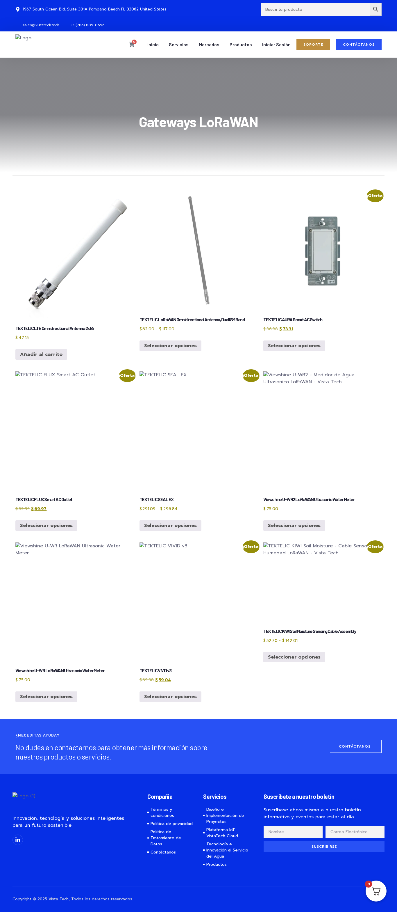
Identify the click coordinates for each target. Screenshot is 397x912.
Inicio (153, 44)
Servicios (179, 44)
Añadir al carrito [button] (41, 354)
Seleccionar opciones (170, 345)
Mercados (209, 44)
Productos (241, 44)
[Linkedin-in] (17, 840)
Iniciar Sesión (276, 44)
